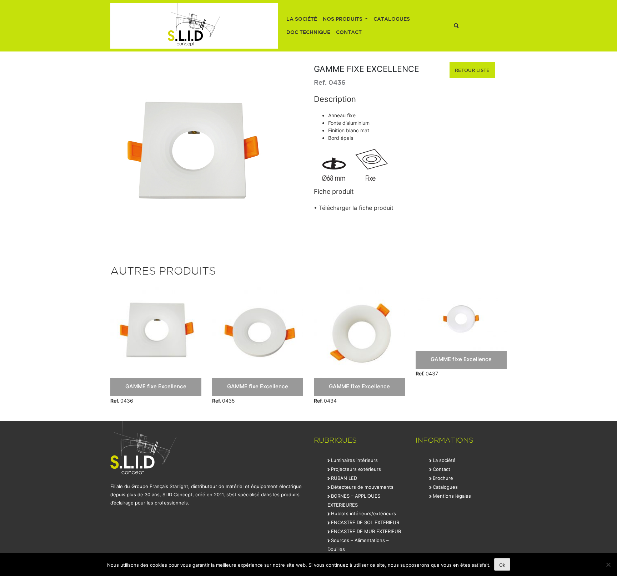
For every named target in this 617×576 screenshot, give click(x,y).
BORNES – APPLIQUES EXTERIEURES (353, 500)
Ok (502, 565)
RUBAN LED (344, 478)
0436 (121, 401)
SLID (194, 26)
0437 (427, 373)
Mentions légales (452, 496)
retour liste (472, 70)
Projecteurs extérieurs (356, 469)
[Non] (608, 564)
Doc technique (308, 32)
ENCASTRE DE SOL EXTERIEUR (365, 522)
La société (301, 19)
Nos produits (343, 19)
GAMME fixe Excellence (155, 386)
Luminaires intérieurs (354, 460)
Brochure (443, 478)
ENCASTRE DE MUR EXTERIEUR (366, 531)
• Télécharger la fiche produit (353, 207)
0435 (223, 401)
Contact (349, 32)
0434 (325, 401)
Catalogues (391, 19)
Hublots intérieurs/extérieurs (363, 513)
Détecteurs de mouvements (362, 487)
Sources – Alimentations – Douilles (358, 544)
